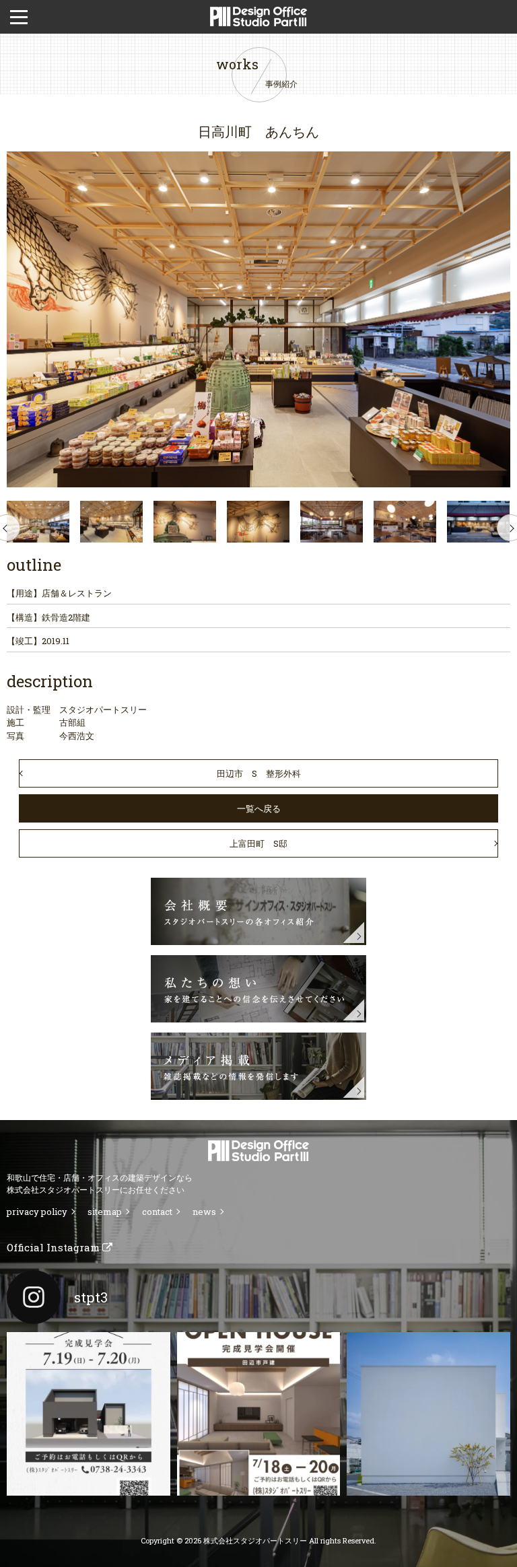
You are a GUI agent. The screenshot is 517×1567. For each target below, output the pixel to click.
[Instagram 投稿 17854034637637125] (428, 1414)
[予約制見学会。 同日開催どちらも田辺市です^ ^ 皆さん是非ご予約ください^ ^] (88, 1414)
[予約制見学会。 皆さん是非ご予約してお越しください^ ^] (259, 1414)
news (204, 1212)
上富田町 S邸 (258, 843)
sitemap (105, 1212)
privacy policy (37, 1212)
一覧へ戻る (259, 808)
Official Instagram (54, 1247)
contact (157, 1212)
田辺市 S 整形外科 (259, 773)
